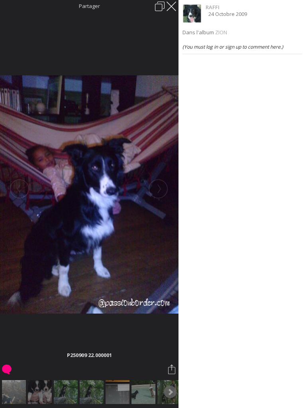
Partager (89, 6)
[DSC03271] (144, 392)
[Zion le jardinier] (15, 392)
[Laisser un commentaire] (7, 369)
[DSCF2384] (41, 392)
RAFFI (213, 7)
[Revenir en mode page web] (160, 6)
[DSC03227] (67, 392)
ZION (221, 32)
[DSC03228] (93, 392)
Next (170, 392)
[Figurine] (118, 392)
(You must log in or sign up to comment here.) (232, 46)
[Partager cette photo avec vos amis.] (172, 369)
